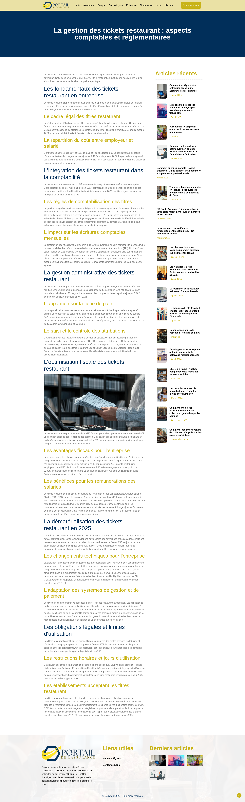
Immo (159, 5)
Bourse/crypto (116, 5)
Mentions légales (112, 758)
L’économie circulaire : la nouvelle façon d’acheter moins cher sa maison (182, 391)
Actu (77, 5)
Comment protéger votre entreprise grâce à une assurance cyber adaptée (183, 88)
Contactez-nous (111, 765)
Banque (101, 5)
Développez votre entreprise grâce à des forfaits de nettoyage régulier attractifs (184, 352)
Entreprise (131, 5)
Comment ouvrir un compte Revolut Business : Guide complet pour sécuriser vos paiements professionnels (179, 171)
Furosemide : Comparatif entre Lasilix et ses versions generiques (184, 129)
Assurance (88, 5)
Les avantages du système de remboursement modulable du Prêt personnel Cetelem (175, 231)
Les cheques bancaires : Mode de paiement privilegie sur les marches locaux (184, 250)
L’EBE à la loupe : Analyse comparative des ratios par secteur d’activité (183, 372)
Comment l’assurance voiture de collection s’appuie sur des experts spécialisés (185, 432)
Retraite (169, 5)
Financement (146, 5)
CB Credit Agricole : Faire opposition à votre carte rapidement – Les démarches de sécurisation (178, 212)
